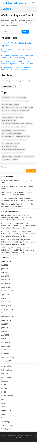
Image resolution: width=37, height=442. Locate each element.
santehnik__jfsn (7, 248)
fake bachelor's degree (26, 107)
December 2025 (7, 291)
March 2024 (5, 339)
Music (3, 403)
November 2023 (7, 353)
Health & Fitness (7, 396)
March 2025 (5, 298)
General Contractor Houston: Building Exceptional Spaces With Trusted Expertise (17, 199)
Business (4, 374)
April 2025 (5, 294)
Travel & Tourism (7, 425)
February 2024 (6, 342)
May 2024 (4, 331)
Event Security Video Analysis (10, 107)
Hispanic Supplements (16, 114)
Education (5, 381)
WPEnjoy (18, 438)
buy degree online (21, 97)
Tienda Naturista (6, 153)
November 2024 (7, 313)
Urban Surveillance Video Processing (12, 156)
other (3, 407)
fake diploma (5, 110)
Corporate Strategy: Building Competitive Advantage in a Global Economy (16, 193)
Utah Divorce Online (29, 156)
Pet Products (6, 410)
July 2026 (4, 265)
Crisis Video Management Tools (10, 104)
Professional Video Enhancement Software (13, 130)
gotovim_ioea (6, 215)
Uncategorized (6, 429)
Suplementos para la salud (9, 146)
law (2, 399)
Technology (5, 422)
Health (3, 392)
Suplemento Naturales (8, 137)
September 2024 (7, 317)
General (4, 388)
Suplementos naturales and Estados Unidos (14, 140)
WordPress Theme (29, 435)
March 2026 (5, 280)
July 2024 (4, 324)
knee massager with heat (9, 120)
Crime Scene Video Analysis (21, 101)
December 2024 (7, 309)
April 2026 (5, 276)
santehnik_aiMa (7, 223)
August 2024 (6, 320)
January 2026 (6, 287)
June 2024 (5, 328)
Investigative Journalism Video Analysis (12, 117)
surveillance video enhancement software (13, 150)
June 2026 (5, 269)
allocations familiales (8, 97)
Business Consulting (8, 377)
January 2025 (6, 305)
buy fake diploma (7, 101)
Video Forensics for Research (10, 159)
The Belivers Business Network (13, 5)
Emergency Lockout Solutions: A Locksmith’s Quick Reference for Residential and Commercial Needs (18, 217)
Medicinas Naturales (26, 123)
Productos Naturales (20, 127)
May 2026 (4, 272)
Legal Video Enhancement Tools (10, 123)
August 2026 (6, 261)
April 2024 (5, 335)
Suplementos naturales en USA (10, 143)
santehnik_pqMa (7, 231)
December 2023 (7, 350)
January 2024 (6, 346)
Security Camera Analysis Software (11, 133)
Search (4, 167)
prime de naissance (7, 127)
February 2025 (6, 302)
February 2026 (6, 283)
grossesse (5, 114)
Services (4, 418)
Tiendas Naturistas (18, 153)
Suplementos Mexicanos (23, 137)
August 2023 (6, 361)
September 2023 (7, 357)
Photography (6, 414)
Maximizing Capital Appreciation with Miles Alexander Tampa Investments (17, 205)
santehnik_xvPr (7, 240)
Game (3, 385)
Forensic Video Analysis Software (20, 110)
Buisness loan (6, 370)
